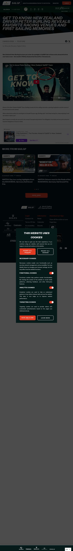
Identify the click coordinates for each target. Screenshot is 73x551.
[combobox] (68, 549)
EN (67, 549)
